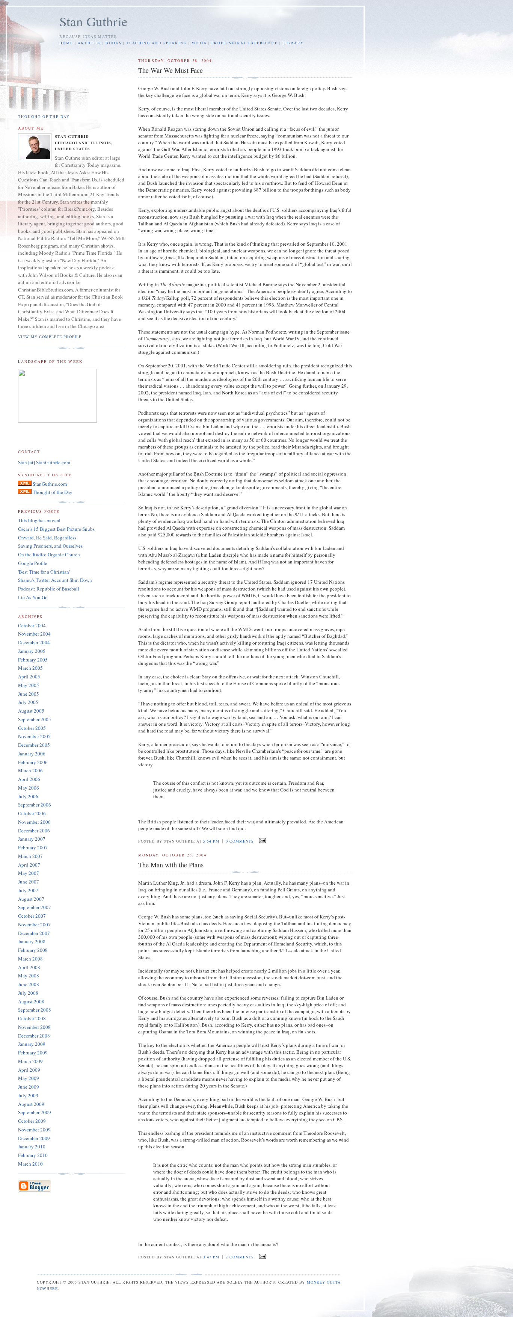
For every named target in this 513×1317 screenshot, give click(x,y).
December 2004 (34, 642)
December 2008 (34, 1035)
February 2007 (33, 847)
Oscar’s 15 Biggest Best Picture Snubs (56, 529)
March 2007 (30, 856)
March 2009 (30, 1061)
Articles (89, 43)
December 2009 (34, 1138)
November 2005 (34, 736)
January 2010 (31, 1146)
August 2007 (31, 899)
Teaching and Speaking (156, 43)
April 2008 (29, 967)
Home (66, 43)
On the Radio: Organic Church (49, 554)
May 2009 (28, 1078)
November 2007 (34, 924)
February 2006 (33, 762)
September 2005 (34, 719)
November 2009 (34, 1129)
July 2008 (28, 992)
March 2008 (30, 958)
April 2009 (29, 1069)
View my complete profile (49, 336)
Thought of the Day (44, 116)
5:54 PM (211, 841)
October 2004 (32, 625)
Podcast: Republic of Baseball (48, 588)
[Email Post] (261, 840)
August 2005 (31, 710)
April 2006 (29, 779)
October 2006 (32, 813)
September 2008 (34, 1009)
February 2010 (33, 1155)
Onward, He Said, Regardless (47, 537)
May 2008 (28, 975)
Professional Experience (244, 43)
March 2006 (30, 770)
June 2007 (28, 881)
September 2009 (34, 1112)
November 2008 (34, 1027)
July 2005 (28, 702)
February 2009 (33, 1052)
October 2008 (32, 1018)
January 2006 (31, 753)
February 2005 (33, 659)
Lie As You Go (33, 597)
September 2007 (34, 907)
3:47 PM (211, 1257)
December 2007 (34, 933)
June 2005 (28, 693)
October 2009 (32, 1121)
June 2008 (28, 984)
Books (114, 43)
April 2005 (29, 676)
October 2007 (32, 915)
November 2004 (34, 633)
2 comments (240, 1257)
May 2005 (28, 685)
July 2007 (28, 890)
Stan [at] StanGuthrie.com (44, 462)
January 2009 (31, 1044)
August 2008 (31, 1001)
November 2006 (34, 822)
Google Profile (32, 563)
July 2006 (28, 796)
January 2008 (31, 941)
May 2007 (28, 873)
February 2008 (33, 950)
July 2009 (28, 1095)
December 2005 (34, 745)
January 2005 (31, 651)
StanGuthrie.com (49, 483)
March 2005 (30, 668)
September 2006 (34, 804)
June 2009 (28, 1086)
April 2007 (29, 864)
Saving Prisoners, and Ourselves (50, 545)
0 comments (240, 841)
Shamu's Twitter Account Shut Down (55, 580)
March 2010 (30, 1163)
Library (293, 43)
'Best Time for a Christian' (44, 571)
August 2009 (31, 1104)
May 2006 (28, 787)
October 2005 (32, 728)
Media (199, 43)
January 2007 (31, 838)
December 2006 (34, 830)
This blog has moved (39, 520)
